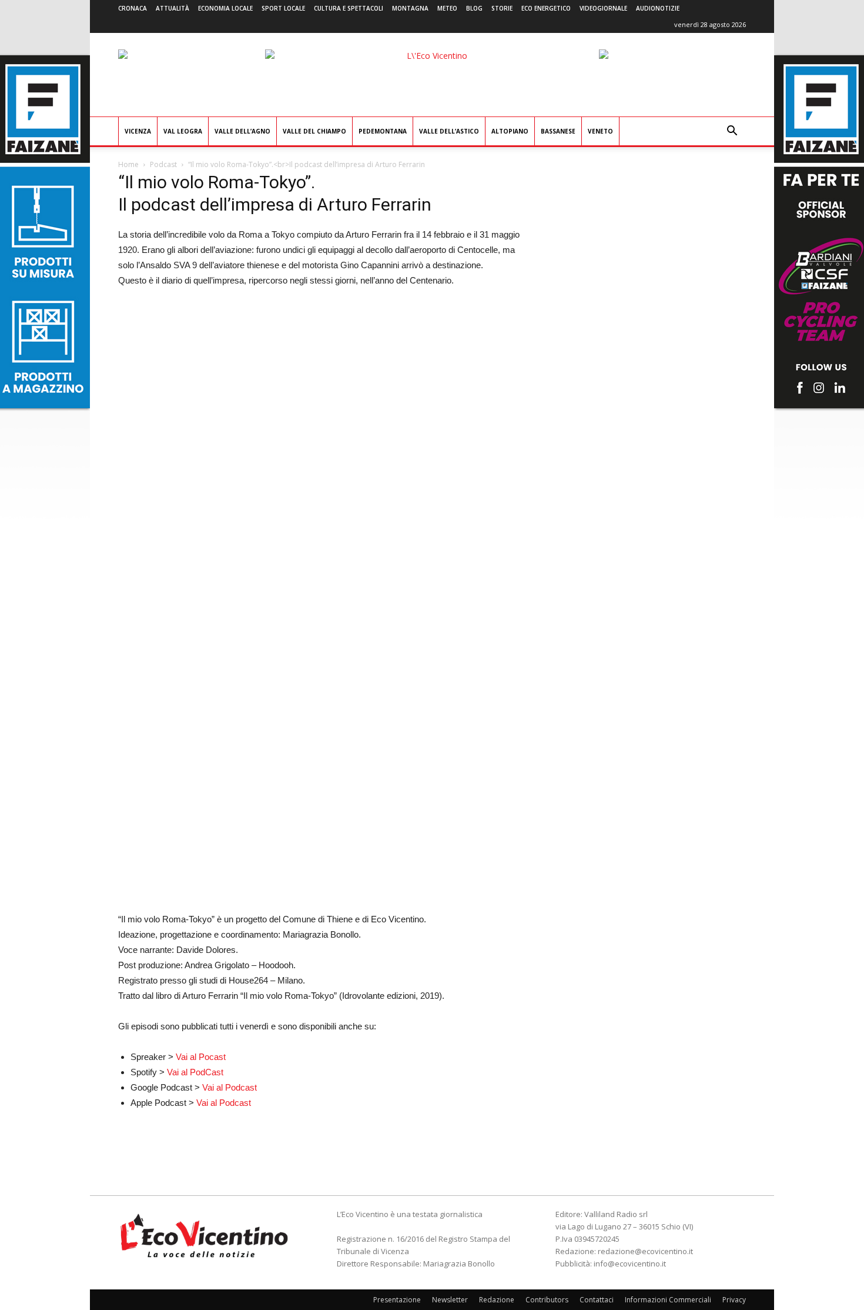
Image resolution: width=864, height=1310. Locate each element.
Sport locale (283, 8)
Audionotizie (657, 8)
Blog (474, 8)
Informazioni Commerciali (668, 1300)
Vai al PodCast (195, 1072)
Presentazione (397, 1300)
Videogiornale (603, 8)
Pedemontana (383, 131)
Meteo (447, 8)
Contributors (546, 1300)
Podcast (163, 164)
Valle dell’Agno (242, 131)
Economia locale (225, 8)
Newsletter (450, 1300)
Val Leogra (182, 131)
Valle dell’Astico (449, 131)
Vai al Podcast (229, 1087)
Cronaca (132, 8)
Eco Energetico (546, 8)
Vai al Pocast (201, 1057)
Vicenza (138, 131)
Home (128, 164)
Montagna (410, 8)
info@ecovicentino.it (630, 1263)
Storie (502, 8)
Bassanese (558, 131)
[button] (732, 132)
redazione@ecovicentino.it (645, 1251)
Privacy (734, 1300)
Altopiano (509, 131)
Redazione (496, 1300)
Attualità (172, 8)
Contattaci (597, 1300)
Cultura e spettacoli (348, 8)
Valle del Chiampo (314, 131)
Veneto (600, 131)
